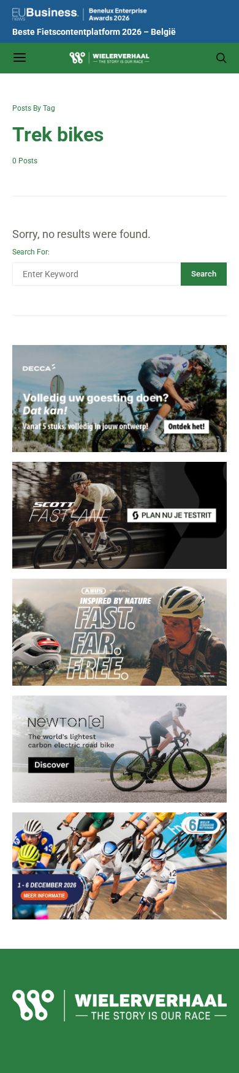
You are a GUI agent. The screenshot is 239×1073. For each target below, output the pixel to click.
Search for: (31, 252)
